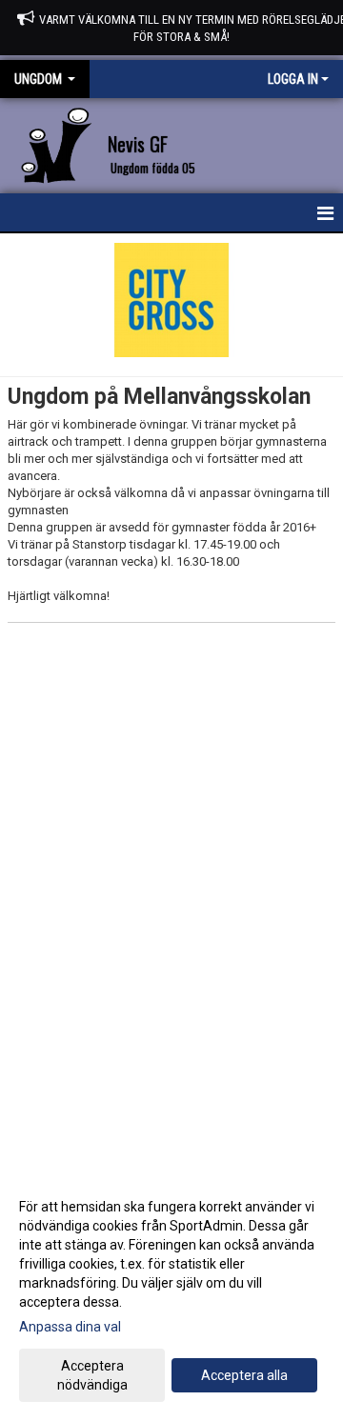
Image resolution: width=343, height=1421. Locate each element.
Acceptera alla (244, 1375)
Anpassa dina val (70, 1326)
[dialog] (171, 1295)
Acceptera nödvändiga (92, 1375)
